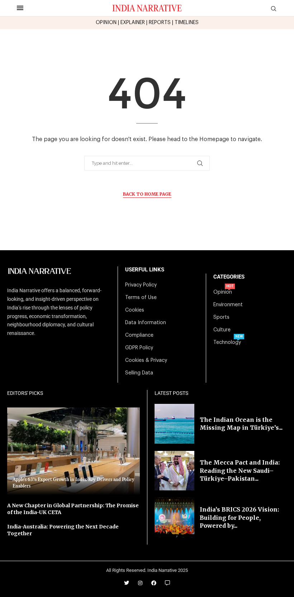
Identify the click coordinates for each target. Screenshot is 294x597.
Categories (229, 277)
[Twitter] (127, 583)
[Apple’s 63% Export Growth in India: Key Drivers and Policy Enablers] (73, 451)
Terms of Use (141, 297)
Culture (222, 329)
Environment (228, 304)
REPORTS (160, 22)
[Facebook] (154, 583)
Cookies (134, 310)
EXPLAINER (132, 22)
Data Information (145, 322)
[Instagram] (140, 583)
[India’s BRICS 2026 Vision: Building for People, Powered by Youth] (174, 517)
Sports (221, 317)
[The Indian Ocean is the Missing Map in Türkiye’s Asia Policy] (174, 424)
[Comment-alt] (167, 583)
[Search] (273, 8)
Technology (227, 342)
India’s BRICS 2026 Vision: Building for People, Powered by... (239, 517)
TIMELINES (187, 22)
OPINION (106, 22)
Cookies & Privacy (146, 360)
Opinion (222, 292)
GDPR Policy (139, 347)
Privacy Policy (141, 285)
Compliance (139, 335)
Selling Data (139, 373)
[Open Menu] (20, 8)
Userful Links (144, 269)
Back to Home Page (147, 194)
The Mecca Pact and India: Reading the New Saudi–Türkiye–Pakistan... (240, 470)
